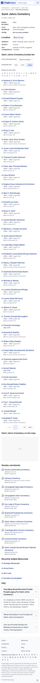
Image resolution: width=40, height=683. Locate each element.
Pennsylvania (5, 8)
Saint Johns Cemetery (8, 9)
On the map (19, 37)
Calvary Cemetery (12, 478)
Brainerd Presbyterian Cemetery (19, 513)
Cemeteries (5, 644)
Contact (4, 651)
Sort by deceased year (9, 59)
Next (30, 427)
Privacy (4, 647)
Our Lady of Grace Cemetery (17, 504)
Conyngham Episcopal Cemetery (19, 487)
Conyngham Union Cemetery (17, 496)
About (4, 640)
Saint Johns (24, 8)
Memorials (24, 640)
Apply (30, 65)
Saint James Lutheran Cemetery (18, 522)
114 (24, 427)
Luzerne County (15, 8)
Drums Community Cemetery (17, 470)
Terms (23, 644)
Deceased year (7, 64)
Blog (22, 647)
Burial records (25, 651)
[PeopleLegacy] (8, 3)
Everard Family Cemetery (15, 539)
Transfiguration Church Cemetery (19, 530)
